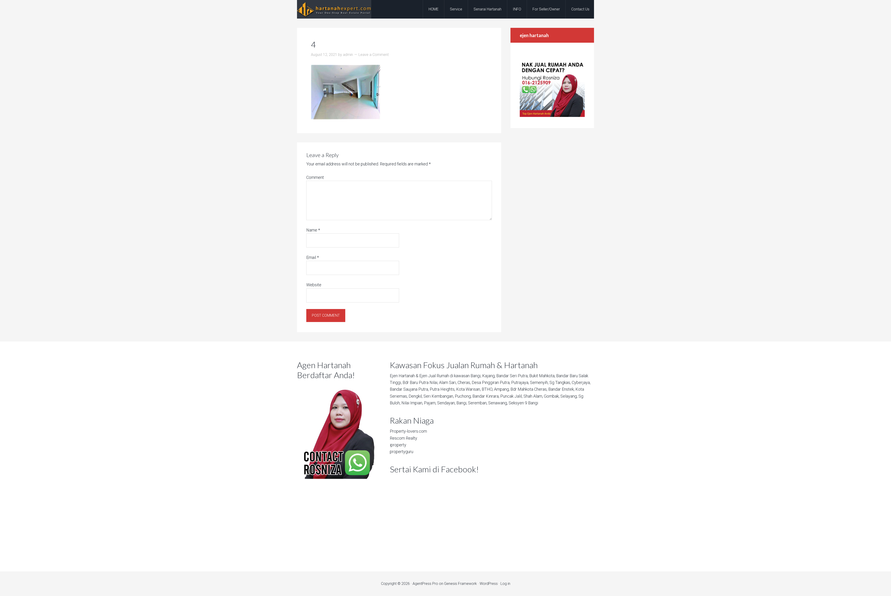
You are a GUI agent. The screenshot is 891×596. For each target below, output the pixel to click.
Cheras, (464, 382)
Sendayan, (446, 402)
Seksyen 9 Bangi (523, 402)
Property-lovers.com (408, 431)
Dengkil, (416, 396)
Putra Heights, (442, 389)
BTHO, (487, 389)
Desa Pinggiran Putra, (491, 382)
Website (313, 284)
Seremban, (477, 402)
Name (313, 230)
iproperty (398, 444)
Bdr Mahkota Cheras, (528, 389)
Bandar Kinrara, (485, 396)
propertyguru (401, 451)
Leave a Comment (373, 54)
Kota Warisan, (468, 389)
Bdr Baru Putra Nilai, (420, 382)
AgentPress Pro (425, 583)
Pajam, (430, 402)
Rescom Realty (403, 438)
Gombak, (551, 396)
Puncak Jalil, (511, 396)
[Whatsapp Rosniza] (552, 115)
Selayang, (569, 396)
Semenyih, (539, 382)
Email (312, 257)
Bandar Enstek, (561, 389)
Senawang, (498, 402)
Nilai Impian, (412, 402)
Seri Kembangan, (438, 396)
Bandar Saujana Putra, (409, 389)
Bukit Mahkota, (542, 375)
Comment (315, 177)
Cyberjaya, (581, 382)
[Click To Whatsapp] (336, 430)
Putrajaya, (520, 382)
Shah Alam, (533, 396)
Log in (505, 583)
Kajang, (488, 375)
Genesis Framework (460, 583)
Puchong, (463, 396)
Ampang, (502, 389)
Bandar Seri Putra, (512, 375)
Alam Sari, (448, 382)
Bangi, (476, 375)
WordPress (489, 583)
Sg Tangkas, (560, 382)
